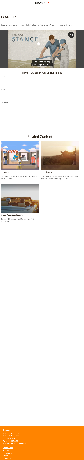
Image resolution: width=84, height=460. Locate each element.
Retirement (7, 450)
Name (3, 76)
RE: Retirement (46, 172)
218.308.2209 (14, 436)
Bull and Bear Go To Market (11, 172)
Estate (5, 456)
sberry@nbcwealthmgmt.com (14, 443)
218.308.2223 (14, 433)
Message (4, 102)
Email (3, 89)
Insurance (7, 458)
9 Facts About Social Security (12, 215)
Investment (7, 453)
